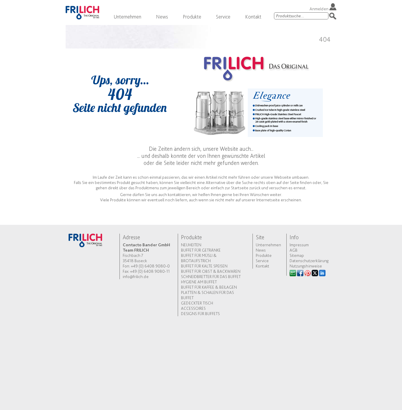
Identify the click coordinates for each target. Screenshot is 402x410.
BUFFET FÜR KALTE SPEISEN (204, 266)
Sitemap (297, 255)
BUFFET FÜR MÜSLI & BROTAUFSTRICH (199, 258)
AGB (294, 250)
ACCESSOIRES (193, 308)
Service (223, 17)
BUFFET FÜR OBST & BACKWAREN (210, 271)
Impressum (299, 244)
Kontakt (253, 17)
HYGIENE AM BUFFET (199, 282)
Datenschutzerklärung (309, 260)
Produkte (192, 17)
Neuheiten (191, 244)
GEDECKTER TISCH (197, 303)
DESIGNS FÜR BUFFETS (200, 313)
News (162, 17)
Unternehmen (127, 17)
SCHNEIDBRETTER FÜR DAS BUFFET (211, 276)
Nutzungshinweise (306, 266)
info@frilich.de (136, 276)
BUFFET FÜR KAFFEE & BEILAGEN (209, 287)
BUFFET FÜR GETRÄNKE (201, 250)
